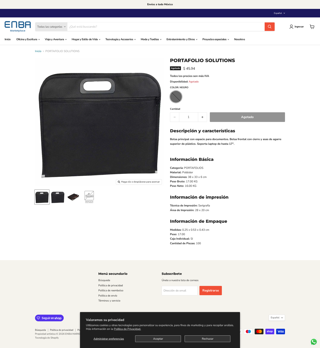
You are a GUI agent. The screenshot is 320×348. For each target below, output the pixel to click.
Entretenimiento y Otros (180, 39)
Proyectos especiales (214, 39)
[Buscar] (270, 26)
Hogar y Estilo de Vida (85, 39)
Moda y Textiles (150, 39)
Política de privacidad (110, 285)
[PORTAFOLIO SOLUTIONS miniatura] (42, 197)
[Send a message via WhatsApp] (313, 341)
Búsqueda (104, 280)
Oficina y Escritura (27, 39)
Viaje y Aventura (55, 39)
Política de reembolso (110, 290)
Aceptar (158, 339)
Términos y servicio (109, 300)
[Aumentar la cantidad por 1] (202, 117)
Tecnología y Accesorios (119, 39)
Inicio (8, 39)
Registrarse (210, 290)
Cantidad (175, 109)
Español (278, 13)
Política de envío (107, 295)
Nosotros (239, 39)
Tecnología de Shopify (47, 337)
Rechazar (207, 339)
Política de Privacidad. (127, 329)
